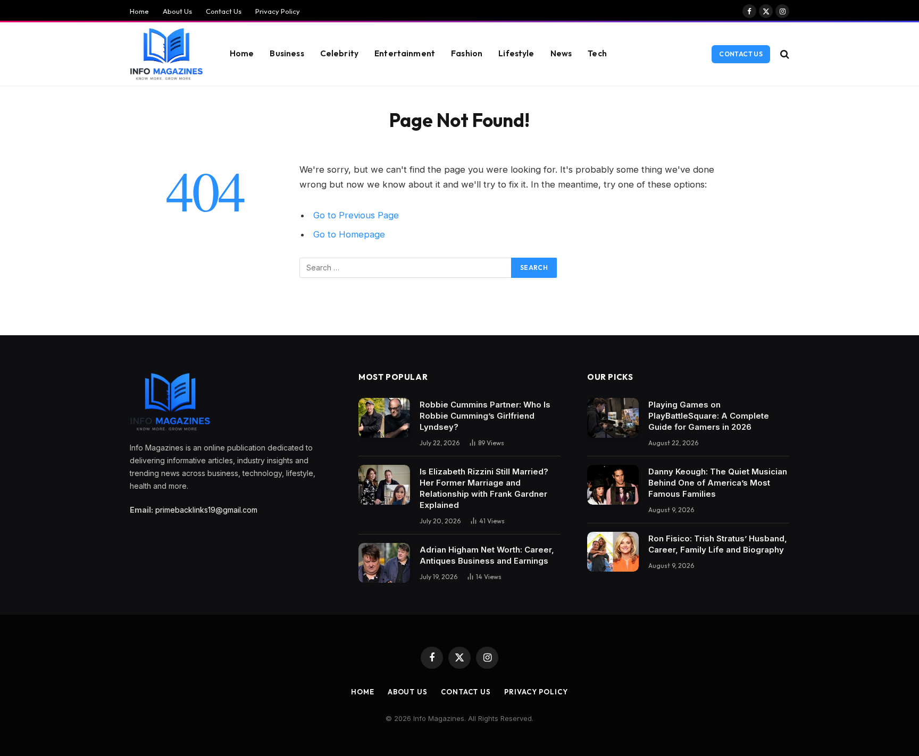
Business (287, 53)
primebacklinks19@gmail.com (206, 509)
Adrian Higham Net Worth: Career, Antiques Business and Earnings (487, 555)
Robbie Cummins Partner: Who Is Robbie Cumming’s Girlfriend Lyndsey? (485, 416)
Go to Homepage (349, 234)
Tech (597, 53)
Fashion (466, 53)
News (561, 53)
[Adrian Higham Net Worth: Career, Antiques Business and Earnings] (384, 563)
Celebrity (339, 53)
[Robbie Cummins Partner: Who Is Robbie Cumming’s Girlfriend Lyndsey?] (384, 418)
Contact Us (223, 11)
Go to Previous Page (356, 215)
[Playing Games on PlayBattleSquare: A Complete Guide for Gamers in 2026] (613, 418)
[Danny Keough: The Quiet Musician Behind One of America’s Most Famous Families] (613, 485)
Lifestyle (516, 53)
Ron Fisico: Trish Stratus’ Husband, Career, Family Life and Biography (717, 544)
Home (139, 11)
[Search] (783, 54)
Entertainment (404, 53)
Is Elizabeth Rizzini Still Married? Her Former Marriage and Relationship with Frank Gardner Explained (484, 488)
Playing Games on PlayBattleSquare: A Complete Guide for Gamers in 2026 (708, 416)
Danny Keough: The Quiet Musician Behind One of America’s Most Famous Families (717, 482)
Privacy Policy (277, 11)
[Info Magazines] (166, 54)
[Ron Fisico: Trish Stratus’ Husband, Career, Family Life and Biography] (613, 552)
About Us (177, 11)
